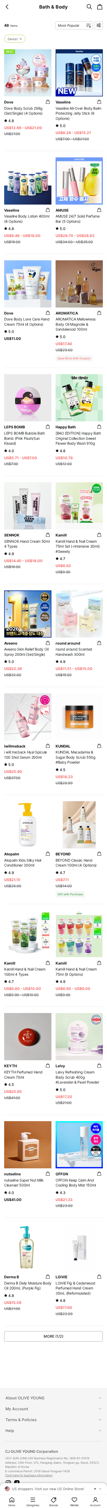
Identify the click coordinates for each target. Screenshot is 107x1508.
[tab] (53, 1397)
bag (48, 102)
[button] (8, 1482)
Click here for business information (28, 1475)
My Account (16, 1408)
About (24, 1397)
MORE (53, 1336)
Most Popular (68, 25)
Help (9, 1430)
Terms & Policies (21, 1419)
